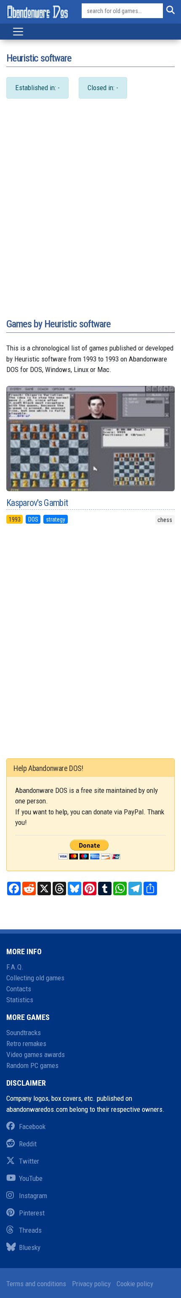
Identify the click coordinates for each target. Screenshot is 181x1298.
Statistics (19, 1000)
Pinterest (32, 1213)
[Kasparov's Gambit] (90, 438)
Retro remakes (26, 1043)
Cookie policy (135, 1283)
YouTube (31, 1178)
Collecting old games (35, 978)
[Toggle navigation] (18, 32)
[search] (169, 11)
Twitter (29, 1161)
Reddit (28, 1144)
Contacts (18, 989)
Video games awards (35, 1054)
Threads (30, 1230)
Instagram (33, 1195)
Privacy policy (91, 1283)
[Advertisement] (90, 217)
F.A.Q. (15, 967)
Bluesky (29, 1247)
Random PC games (32, 1065)
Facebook (32, 1126)
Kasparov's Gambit (37, 503)
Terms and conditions (36, 1283)
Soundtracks (23, 1032)
